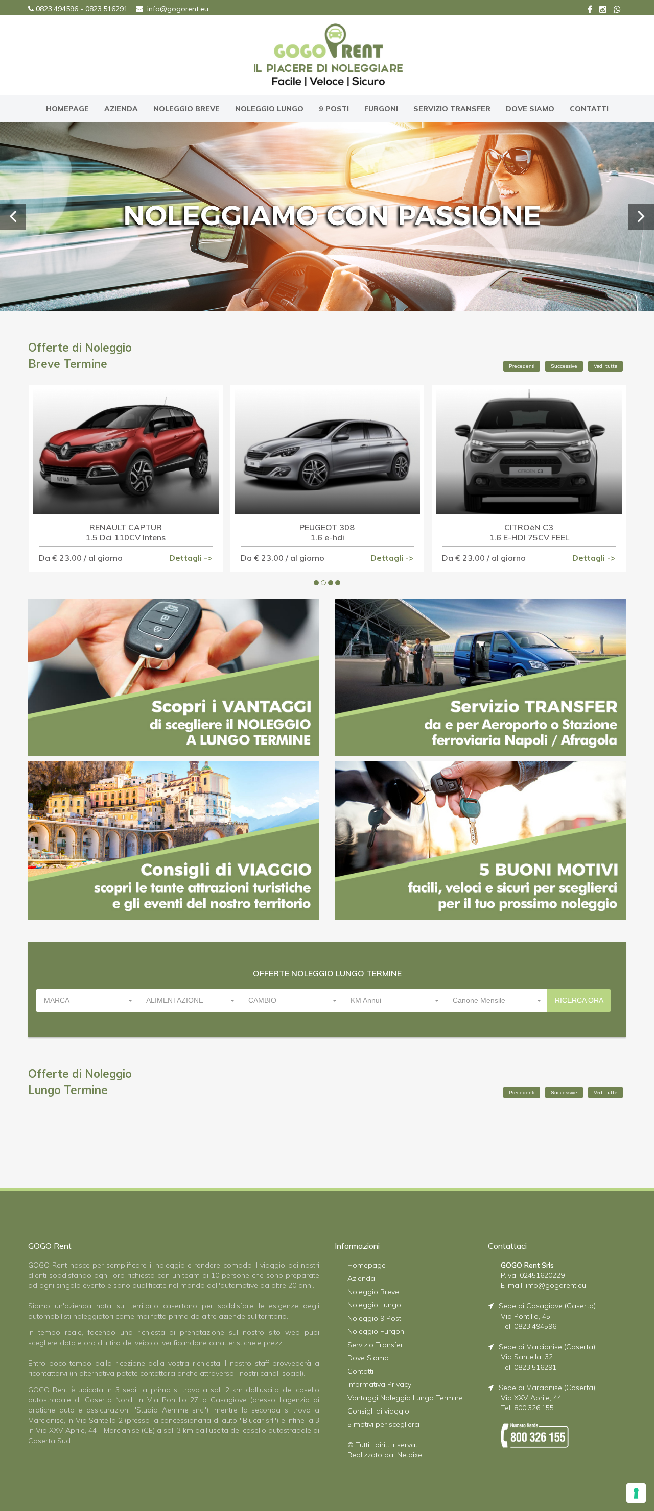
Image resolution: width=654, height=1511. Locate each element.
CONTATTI (589, 108)
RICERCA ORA (579, 1000)
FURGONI (381, 108)
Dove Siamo (368, 1358)
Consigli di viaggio (378, 1411)
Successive (564, 366)
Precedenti (521, 366)
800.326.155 (534, 1408)
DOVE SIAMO (530, 108)
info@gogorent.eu (177, 8)
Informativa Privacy (379, 1384)
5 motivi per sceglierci (383, 1424)
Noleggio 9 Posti (375, 1318)
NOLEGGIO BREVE (186, 108)
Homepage (366, 1265)
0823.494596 (57, 8)
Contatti (360, 1371)
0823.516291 (106, 8)
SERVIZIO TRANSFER (452, 108)
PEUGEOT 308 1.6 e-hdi (125, 532)
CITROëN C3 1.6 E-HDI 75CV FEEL (327, 532)
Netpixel (410, 1454)
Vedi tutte (605, 366)
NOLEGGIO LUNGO (269, 108)
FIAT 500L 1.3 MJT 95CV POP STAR (529, 532)
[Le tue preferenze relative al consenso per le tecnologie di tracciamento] (636, 1493)
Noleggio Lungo (374, 1304)
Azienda (361, 1278)
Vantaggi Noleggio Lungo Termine (405, 1397)
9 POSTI (334, 108)
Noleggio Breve (373, 1291)
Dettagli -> (191, 558)
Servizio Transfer (375, 1344)
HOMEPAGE (67, 108)
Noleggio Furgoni (376, 1331)
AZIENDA (121, 108)
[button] (87, 1000)
